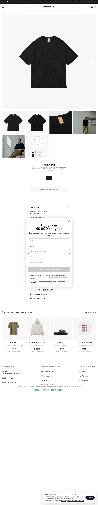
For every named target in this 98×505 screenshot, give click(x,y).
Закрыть (69, 221)
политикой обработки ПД (75, 500)
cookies (63, 500)
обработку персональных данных (47, 281)
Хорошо (90, 497)
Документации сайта (61, 497)
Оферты (44, 275)
